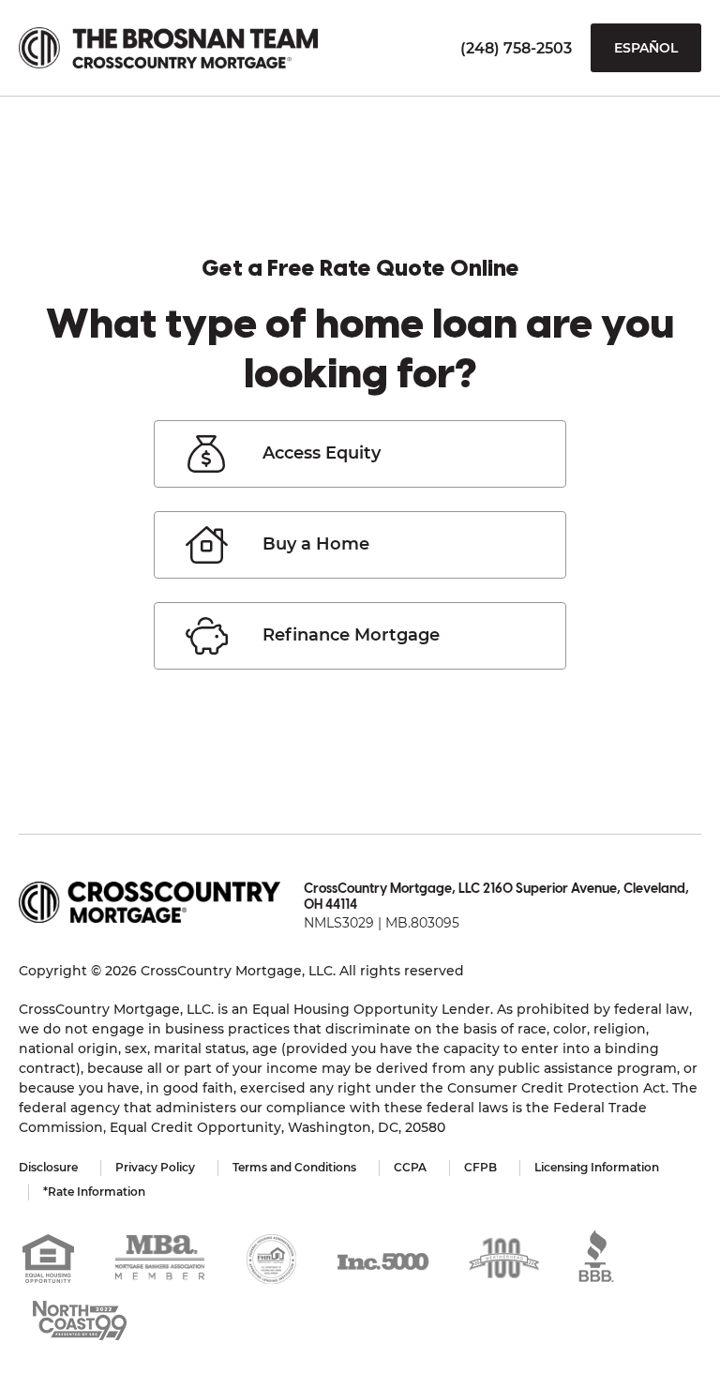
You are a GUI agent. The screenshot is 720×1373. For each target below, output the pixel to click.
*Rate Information (94, 1191)
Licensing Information (596, 1167)
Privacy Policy (155, 1167)
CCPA (410, 1167)
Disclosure (48, 1167)
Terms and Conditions (294, 1167)
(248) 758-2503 (516, 48)
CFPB (480, 1167)
